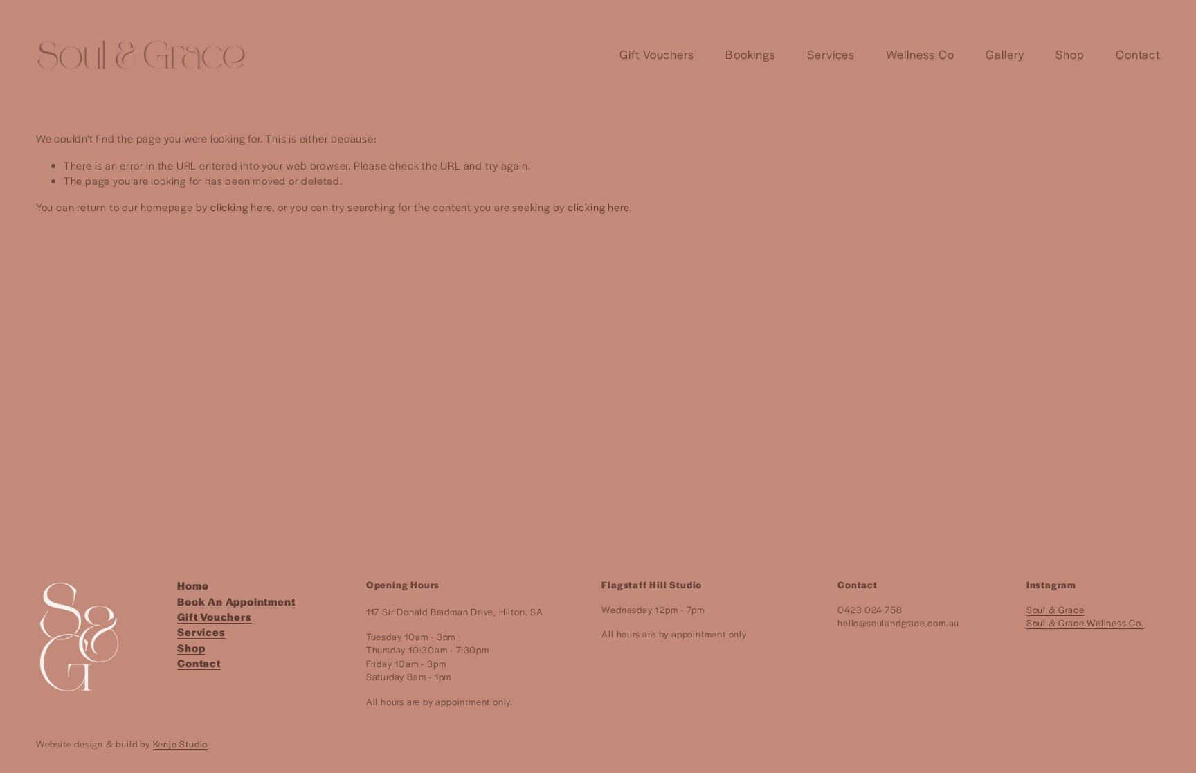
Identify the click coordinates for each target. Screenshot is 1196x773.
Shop (1070, 54)
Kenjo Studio (180, 743)
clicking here (241, 206)
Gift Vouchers (656, 54)
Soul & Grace (1055, 609)
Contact (1138, 54)
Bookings (750, 54)
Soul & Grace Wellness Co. (1085, 622)
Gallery (1005, 54)
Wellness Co (920, 54)
